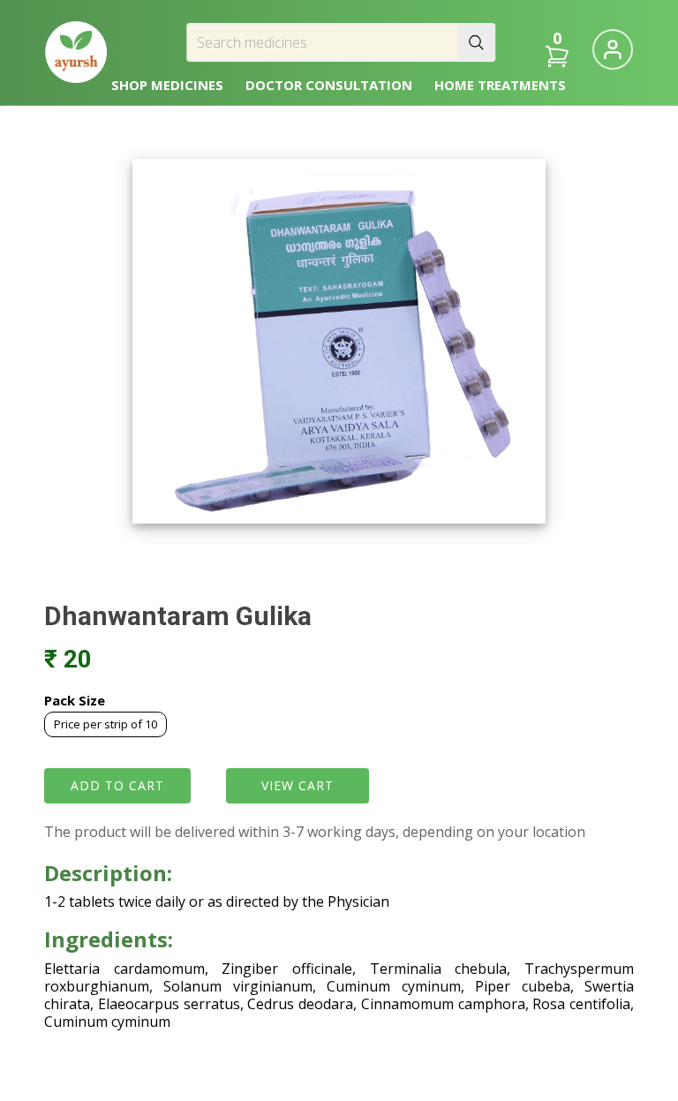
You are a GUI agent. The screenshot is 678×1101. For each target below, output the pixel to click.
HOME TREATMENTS (500, 85)
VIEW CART (297, 785)
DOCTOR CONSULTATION (328, 85)
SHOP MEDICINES (167, 85)
